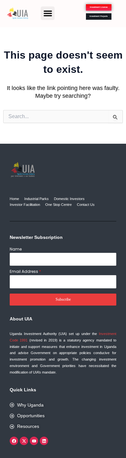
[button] (48, 13)
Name (16, 249)
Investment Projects (98, 16)
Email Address (25, 271)
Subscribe (63, 299)
